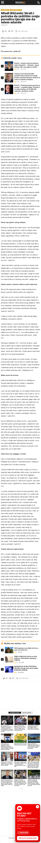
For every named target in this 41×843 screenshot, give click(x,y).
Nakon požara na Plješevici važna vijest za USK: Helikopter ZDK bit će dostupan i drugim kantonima (33, 746)
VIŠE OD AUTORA (26, 712)
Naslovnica (3, 6)
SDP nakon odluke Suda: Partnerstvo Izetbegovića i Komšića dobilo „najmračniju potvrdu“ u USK (20, 764)
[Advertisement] (20, 694)
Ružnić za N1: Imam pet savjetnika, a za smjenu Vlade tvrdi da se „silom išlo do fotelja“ (7, 763)
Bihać (13, 6)
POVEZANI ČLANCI (15, 712)
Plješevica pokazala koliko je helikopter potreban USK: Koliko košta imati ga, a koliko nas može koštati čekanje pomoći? (34, 782)
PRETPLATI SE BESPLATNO (28, 838)
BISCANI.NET (12, 838)
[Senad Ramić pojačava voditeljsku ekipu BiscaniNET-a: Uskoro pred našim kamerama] (34, 720)
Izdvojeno (12, 10)
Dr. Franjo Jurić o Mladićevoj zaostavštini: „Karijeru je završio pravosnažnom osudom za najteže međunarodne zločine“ (7, 728)
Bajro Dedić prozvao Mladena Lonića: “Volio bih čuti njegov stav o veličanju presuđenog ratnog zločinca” (20, 728)
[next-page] (22, 789)
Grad (9, 6)
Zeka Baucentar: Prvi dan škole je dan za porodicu (20, 744)
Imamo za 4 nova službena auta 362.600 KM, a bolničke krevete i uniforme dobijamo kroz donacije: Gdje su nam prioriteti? (20, 782)
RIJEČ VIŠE (19, 10)
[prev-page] (19, 789)
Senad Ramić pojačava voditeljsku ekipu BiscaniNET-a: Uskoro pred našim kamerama (33, 727)
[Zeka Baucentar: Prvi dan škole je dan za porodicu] (20, 738)
